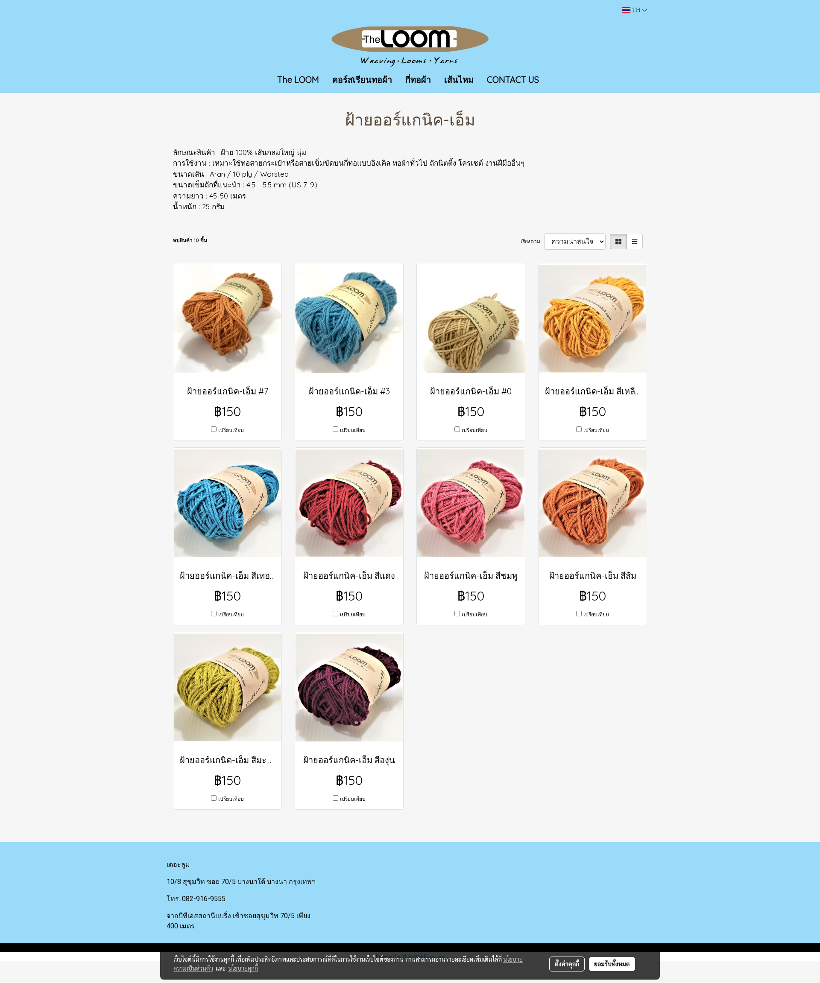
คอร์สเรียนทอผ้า (362, 79)
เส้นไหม (459, 79)
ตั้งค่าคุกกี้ (567, 964)
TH (636, 10)
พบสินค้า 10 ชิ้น (190, 240)
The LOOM (298, 79)
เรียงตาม (532, 241)
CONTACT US (513, 79)
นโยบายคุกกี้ (243, 968)
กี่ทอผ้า (418, 79)
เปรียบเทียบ (231, 430)
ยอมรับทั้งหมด (612, 964)
